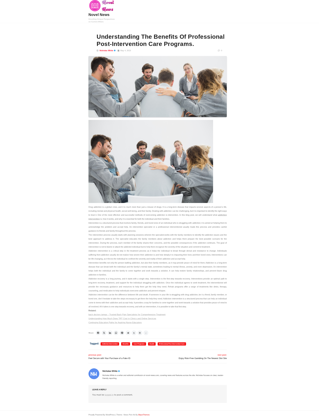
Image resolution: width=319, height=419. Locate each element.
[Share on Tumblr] (134, 332)
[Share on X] (104, 332)
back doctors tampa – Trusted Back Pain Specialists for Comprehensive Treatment (126, 314)
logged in (109, 394)
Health (152, 344)
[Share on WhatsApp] (116, 332)
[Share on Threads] (140, 332)
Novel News (99, 15)
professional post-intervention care (172, 344)
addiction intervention (110, 344)
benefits (126, 344)
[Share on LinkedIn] (110, 332)
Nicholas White (106, 50)
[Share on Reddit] (128, 332)
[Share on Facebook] (98, 332)
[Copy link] (146, 332)
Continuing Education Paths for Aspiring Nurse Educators (115, 322)
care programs (139, 344)
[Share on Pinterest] (122, 332)
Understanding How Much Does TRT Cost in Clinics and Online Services (122, 318)
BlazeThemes (144, 415)
